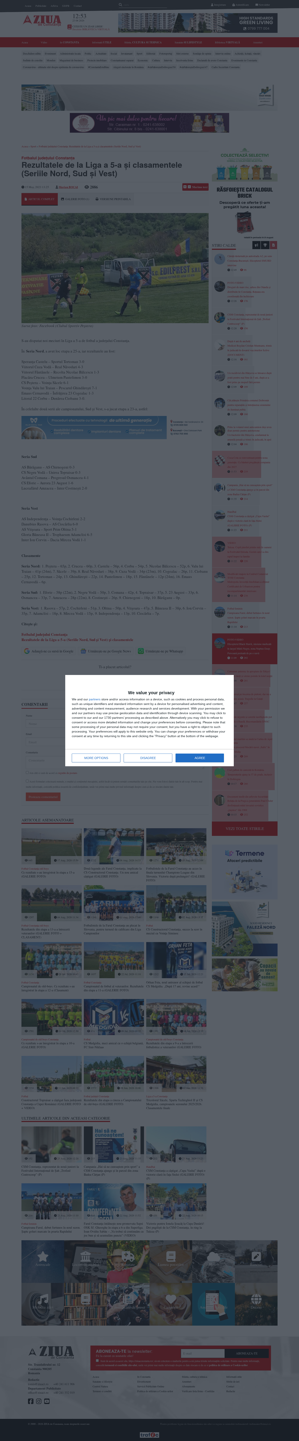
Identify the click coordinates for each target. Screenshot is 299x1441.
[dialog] (149, 720)
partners (94, 699)
